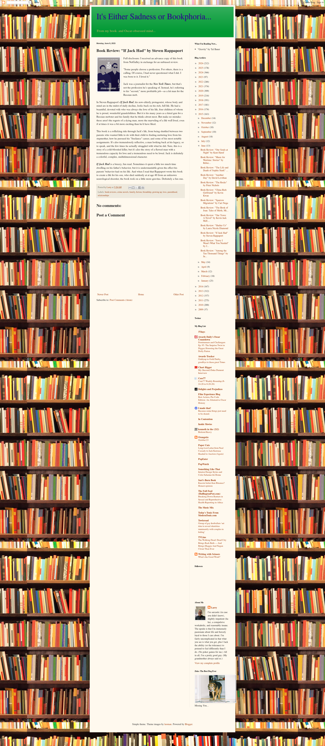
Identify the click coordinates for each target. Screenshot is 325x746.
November (206, 122)
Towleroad (203, 520)
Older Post (179, 294)
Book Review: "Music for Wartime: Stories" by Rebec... (213, 159)
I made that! (204, 408)
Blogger (188, 724)
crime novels (122, 192)
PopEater (203, 459)
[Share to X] (136, 187)
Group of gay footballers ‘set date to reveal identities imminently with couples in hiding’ (211, 527)
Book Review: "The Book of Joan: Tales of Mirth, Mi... (215, 209)
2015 (201, 114)
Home (141, 294)
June (203, 145)
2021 (201, 86)
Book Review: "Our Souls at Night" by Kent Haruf (214, 151)
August (205, 136)
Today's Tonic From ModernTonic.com (208, 514)
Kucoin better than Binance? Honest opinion (211, 484)
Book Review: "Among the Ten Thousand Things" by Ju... (214, 253)
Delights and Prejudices (210, 389)
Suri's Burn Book (207, 480)
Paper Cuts (204, 445)
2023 (201, 77)
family (132, 192)
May (203, 262)
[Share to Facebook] (139, 187)
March (204, 271)
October (205, 127)
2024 (201, 72)
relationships (103, 195)
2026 (201, 63)
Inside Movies (205, 424)
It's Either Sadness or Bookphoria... (153, 15)
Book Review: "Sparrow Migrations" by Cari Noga (214, 201)
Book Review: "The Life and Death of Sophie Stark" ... (214, 169)
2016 (201, 109)
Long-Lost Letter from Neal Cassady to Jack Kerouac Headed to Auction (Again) (210, 450)
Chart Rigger (205, 367)
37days (201, 331)
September (206, 131)
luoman (167, 724)
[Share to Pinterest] (143, 187)
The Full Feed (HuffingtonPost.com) (209, 492)
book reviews (110, 192)
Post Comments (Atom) (121, 300)
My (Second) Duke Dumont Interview (211, 371)
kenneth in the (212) (208, 429)
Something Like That (209, 469)
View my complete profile (207, 663)
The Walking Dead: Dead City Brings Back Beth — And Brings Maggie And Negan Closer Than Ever (212, 544)
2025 (201, 67)
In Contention (205, 419)
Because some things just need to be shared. (212, 412)
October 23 (203, 439)
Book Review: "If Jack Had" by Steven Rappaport (214, 234)
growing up (157, 192)
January (205, 280)
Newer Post (102, 294)
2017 (201, 104)
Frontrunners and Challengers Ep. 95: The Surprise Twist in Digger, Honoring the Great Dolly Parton (211, 347)
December (206, 118)
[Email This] (130, 187)
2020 (201, 90)
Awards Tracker (206, 356)
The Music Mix (206, 507)
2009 (201, 309)
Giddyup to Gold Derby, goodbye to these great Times (211, 360)
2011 (201, 300)
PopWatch (203, 464)
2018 (201, 100)
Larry (214, 607)
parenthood (172, 192)
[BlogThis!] (133, 187)
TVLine (202, 537)
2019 (201, 95)
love (165, 192)
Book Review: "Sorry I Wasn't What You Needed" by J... (215, 243)
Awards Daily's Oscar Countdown (209, 338)
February (206, 275)
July (203, 141)
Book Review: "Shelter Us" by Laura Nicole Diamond (214, 227)
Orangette (203, 437)
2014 (201, 286)
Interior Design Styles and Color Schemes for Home (210, 473)
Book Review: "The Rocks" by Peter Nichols (214, 184)
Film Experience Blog (209, 394)
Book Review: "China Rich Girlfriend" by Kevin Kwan (213, 192)
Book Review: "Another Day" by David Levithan (214, 176)
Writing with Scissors (209, 554)
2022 (201, 81)
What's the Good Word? (209, 556)
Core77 (201, 378)
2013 (201, 291)
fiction (139, 192)
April (204, 266)
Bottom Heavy (205, 431)
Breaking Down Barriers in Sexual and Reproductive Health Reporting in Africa (210, 499)
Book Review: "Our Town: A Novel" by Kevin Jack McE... (213, 218)
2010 (201, 304)
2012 (201, 295)
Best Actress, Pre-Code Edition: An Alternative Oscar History (212, 399)
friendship (147, 192)
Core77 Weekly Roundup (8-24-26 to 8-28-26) (211, 382)
